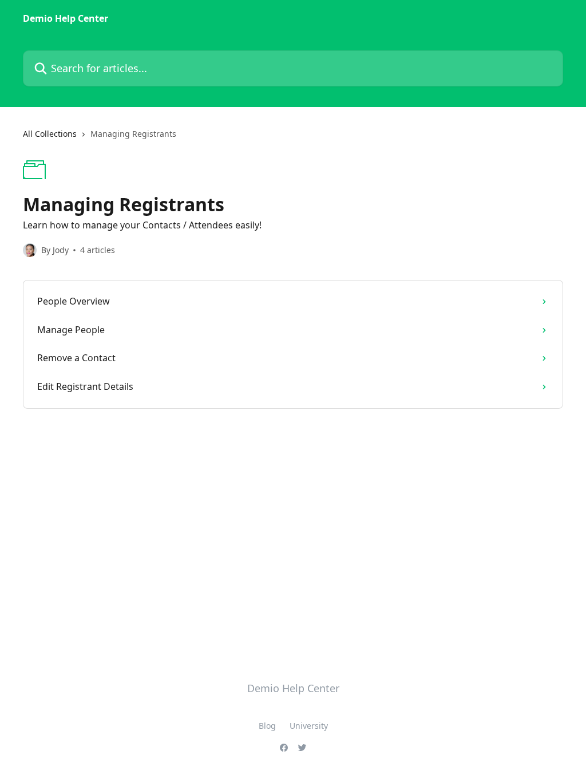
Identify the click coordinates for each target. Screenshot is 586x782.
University (309, 725)
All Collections (50, 133)
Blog (267, 725)
